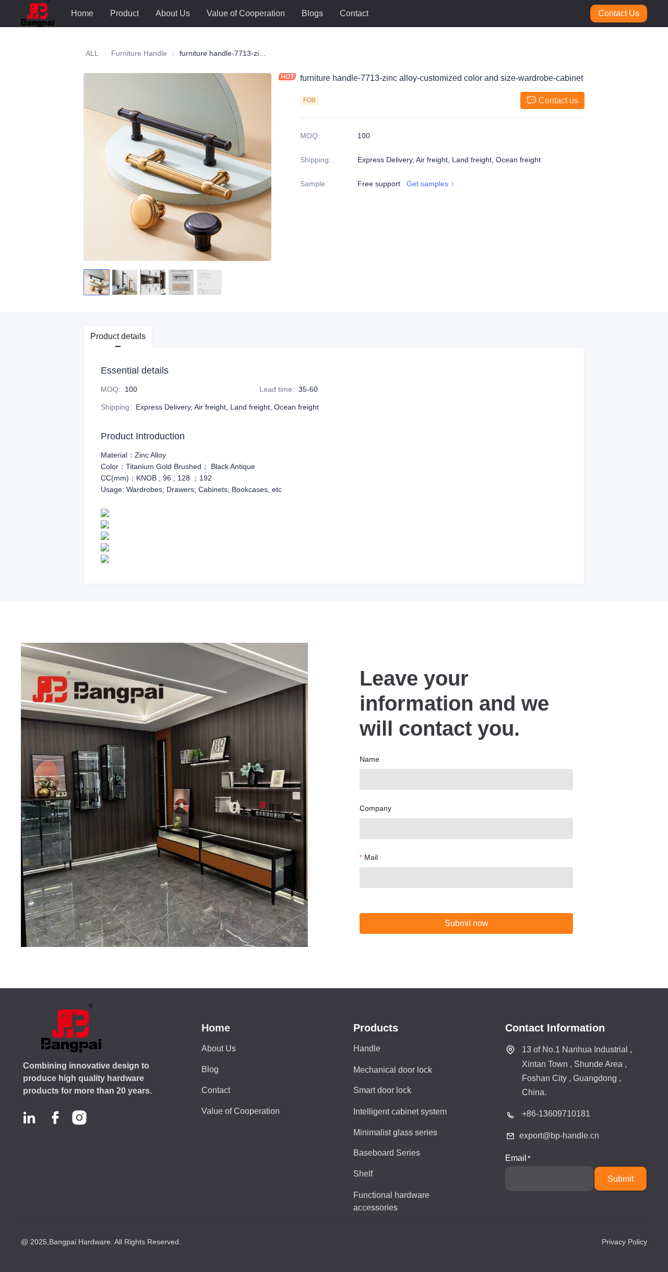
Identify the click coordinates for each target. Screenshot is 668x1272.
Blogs (312, 13)
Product (124, 13)
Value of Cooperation (246, 13)
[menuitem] (82, 13)
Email (516, 1158)
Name (369, 759)
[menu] (326, 13)
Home (82, 13)
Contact (354, 13)
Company (375, 808)
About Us (173, 13)
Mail (371, 857)
